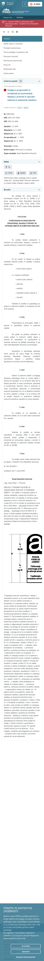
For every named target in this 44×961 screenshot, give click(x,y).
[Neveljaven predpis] (5, 90)
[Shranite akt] (8, 32)
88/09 (26, 108)
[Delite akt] (12, 32)
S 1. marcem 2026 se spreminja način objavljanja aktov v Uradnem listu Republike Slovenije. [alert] (22, 24)
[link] (8, 18)
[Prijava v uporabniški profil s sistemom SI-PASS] (35, 4)
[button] (22, 81)
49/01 (19, 108)
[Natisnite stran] (17, 32)
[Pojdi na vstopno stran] (8, 5)
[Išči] (24, 4)
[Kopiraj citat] (21, 81)
